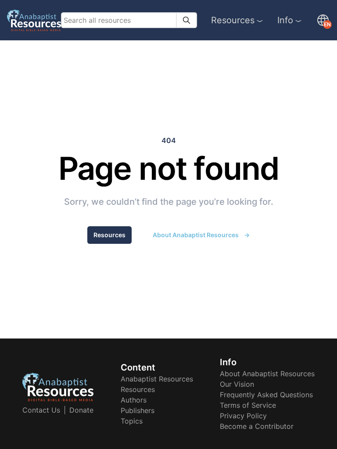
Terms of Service (248, 405)
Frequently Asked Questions (266, 394)
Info (285, 20)
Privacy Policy (243, 415)
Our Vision (237, 384)
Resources (233, 20)
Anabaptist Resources (157, 378)
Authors (134, 400)
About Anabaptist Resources (201, 235)
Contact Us (41, 410)
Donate (81, 410)
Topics (132, 421)
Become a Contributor (257, 426)
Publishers (137, 410)
